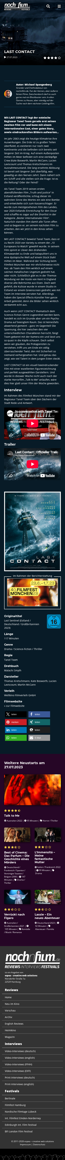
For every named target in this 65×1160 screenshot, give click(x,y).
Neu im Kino (12, 1004)
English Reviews (14, 1023)
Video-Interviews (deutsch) (20, 1051)
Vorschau (10, 1010)
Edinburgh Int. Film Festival (21, 1124)
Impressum (25, 1144)
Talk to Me (32, 379)
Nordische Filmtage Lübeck (20, 1111)
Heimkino (10, 1030)
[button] (16, 714)
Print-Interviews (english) (19, 1084)
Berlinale (10, 1098)
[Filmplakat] (32, 533)
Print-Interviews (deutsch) (20, 1077)
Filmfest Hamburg (15, 1105)
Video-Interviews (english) (20, 1057)
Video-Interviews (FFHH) (18, 1064)
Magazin (10, 1037)
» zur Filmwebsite (14, 705)
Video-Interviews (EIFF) (18, 1071)
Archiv (8, 1017)
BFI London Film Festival (19, 1131)
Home (8, 997)
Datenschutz (39, 1144)
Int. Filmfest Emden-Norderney (23, 1118)
